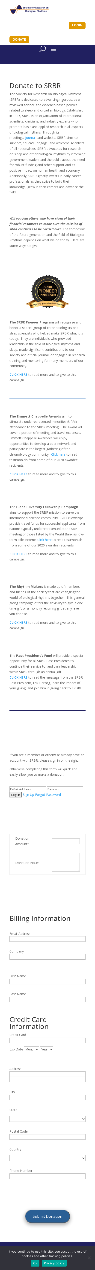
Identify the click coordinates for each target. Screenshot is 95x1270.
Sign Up (28, 794)
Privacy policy (54, 1263)
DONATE (19, 39)
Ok (35, 1263)
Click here (58, 454)
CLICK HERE (18, 677)
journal (30, 137)
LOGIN (77, 25)
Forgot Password (48, 794)
